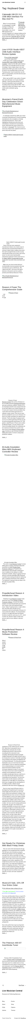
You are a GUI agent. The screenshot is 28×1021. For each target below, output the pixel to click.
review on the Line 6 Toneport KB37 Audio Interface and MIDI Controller (13, 62)
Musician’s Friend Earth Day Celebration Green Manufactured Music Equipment (12, 102)
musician (5, 901)
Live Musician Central (8, 2)
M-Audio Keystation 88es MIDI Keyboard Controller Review (11, 449)
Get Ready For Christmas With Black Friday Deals (13, 844)
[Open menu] (25, 2)
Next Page (22, 985)
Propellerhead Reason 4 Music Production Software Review (13, 631)
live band (7, 25)
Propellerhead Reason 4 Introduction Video (13, 594)
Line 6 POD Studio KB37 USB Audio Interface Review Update (13, 51)
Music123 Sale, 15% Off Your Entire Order (13, 884)
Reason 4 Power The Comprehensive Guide (12, 288)
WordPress (23, 1018)
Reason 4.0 (21, 785)
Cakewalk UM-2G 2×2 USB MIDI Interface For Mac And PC (12, 16)
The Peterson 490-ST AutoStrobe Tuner (11, 944)
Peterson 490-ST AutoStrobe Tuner (16, 959)
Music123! (13, 893)
